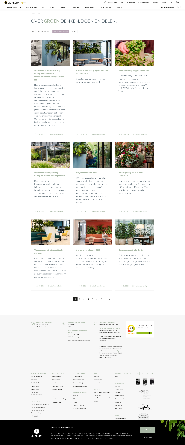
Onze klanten (89, 7)
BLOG (117, 415)
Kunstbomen (56, 383)
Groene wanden (77, 376)
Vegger (119, 7)
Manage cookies (148, 437)
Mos (43, 7)
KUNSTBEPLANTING (58, 373)
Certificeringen (119, 395)
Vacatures (155, 2)
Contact (164, 2)
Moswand (97, 383)
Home (33, 13)
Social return (118, 408)
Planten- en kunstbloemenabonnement (102, 397)
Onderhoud (64, 7)
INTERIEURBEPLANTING (38, 373)
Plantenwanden (31, 7)
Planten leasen (35, 389)
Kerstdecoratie (56, 402)
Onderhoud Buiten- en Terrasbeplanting (37, 412)
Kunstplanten (56, 379)
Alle (33, 32)
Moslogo (96, 376)
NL (178, 2)
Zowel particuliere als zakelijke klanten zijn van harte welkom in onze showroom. (110, 338)
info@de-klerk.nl (41, 327)
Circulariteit (118, 405)
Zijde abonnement (57, 389)
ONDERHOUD (35, 401)
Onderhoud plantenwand (80, 386)
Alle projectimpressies (79, 408)
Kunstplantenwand (78, 379)
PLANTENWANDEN (79, 373)
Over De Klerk (131, 2)
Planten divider (35, 386)
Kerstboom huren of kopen (59, 399)
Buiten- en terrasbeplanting (102, 392)
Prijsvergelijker (35, 416)
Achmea (75, 395)
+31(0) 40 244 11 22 (111, 2)
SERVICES (97, 389)
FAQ (171, 2)
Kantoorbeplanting (36, 376)
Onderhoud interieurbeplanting (36, 393)
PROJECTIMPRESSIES (80, 393)
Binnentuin (34, 379)
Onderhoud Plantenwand (38, 407)
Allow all (148, 430)
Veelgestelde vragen (123, 373)
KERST (54, 396)
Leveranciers (119, 389)
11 (105, 299)
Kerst (52, 7)
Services (76, 7)
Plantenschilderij (78, 383)
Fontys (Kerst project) (79, 405)
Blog (122, 2)
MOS (95, 373)
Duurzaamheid (119, 399)
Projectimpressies (143, 2)
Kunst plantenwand (57, 386)
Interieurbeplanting (14, 7)
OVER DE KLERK (120, 383)
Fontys (75, 402)
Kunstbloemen (56, 376)
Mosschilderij (98, 379)
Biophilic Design (35, 383)
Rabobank (75, 399)
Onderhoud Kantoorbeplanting (40, 404)
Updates (73, 32)
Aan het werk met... (44, 32)
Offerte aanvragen (105, 7)
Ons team (118, 392)
